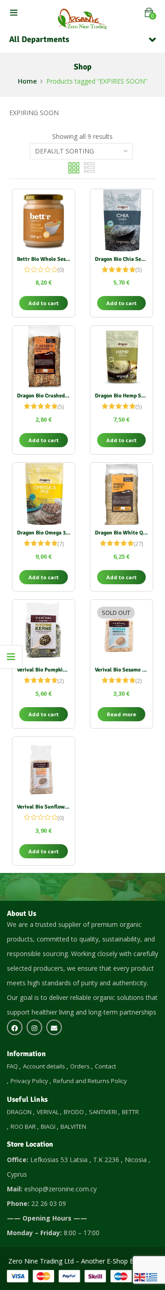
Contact (105, 1066)
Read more (121, 714)
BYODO (74, 1112)
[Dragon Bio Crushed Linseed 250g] (43, 357)
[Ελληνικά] (152, 1276)
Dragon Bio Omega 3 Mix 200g (52, 532)
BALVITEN (73, 1126)
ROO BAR (23, 1126)
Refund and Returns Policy (90, 1081)
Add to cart (43, 303)
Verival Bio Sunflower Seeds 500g (57, 807)
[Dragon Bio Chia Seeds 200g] (121, 220)
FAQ (12, 1066)
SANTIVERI (103, 1112)
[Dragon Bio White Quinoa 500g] (121, 494)
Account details (44, 1066)
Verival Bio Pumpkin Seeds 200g (55, 669)
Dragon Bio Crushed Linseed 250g (57, 395)
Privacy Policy (29, 1081)
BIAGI (48, 1126)
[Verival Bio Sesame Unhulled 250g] (121, 631)
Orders (80, 1066)
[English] (140, 1276)
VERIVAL (48, 1112)
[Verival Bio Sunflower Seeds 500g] (43, 768)
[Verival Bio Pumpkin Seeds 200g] (43, 631)
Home (27, 81)
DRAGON (19, 1112)
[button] (149, 12)
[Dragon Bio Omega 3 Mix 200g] (43, 494)
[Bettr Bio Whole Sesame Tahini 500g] (43, 220)
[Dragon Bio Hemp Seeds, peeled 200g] (121, 357)
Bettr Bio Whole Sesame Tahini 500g (60, 259)
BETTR (130, 1112)
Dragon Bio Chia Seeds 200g (128, 259)
